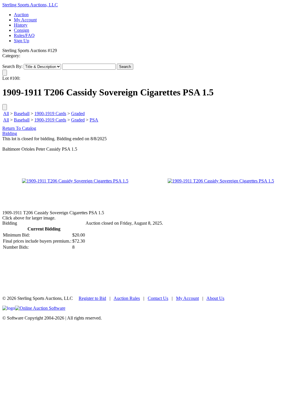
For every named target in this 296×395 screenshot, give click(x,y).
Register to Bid (92, 298)
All (6, 113)
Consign (21, 30)
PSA (94, 119)
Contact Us (158, 298)
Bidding (9, 133)
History (20, 25)
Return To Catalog (19, 128)
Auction (21, 14)
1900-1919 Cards (50, 113)
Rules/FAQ (24, 35)
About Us (215, 298)
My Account (25, 19)
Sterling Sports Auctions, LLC (30, 4)
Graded (78, 113)
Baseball (21, 113)
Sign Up (21, 40)
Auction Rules (127, 298)
